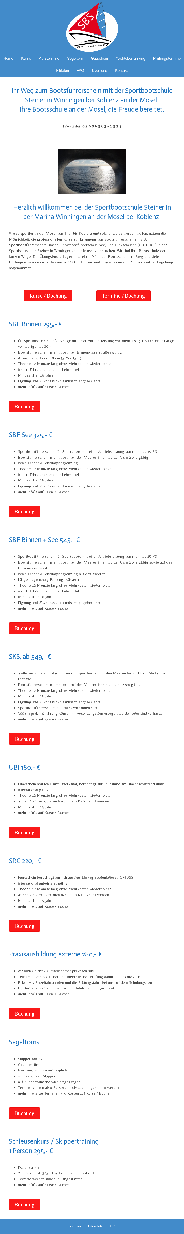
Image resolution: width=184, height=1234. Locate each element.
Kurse (26, 58)
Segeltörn (75, 58)
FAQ (80, 70)
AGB (112, 1226)
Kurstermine (49, 58)
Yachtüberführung (130, 58)
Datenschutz (95, 1226)
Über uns (99, 70)
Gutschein (99, 58)
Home (8, 58)
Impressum (75, 1226)
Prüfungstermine (167, 58)
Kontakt (121, 70)
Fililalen (62, 70)
